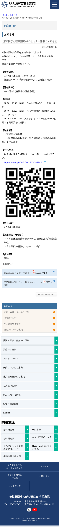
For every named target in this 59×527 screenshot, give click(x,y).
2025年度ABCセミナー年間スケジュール (23, 282)
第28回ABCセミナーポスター (17, 273)
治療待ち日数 (10, 318)
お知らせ (13, 15)
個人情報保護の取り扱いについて (15, 466)
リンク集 (44, 466)
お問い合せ (44, 476)
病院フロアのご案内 (13, 329)
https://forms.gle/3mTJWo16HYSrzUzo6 (23, 162)
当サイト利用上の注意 (15, 476)
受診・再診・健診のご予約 (16, 312)
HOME (4, 15)
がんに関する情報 (12, 324)
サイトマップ (15, 486)
